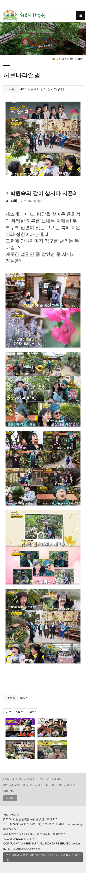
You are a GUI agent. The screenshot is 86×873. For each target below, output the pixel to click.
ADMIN (10, 798)
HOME (7, 778)
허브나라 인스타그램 (42, 785)
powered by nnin (31, 849)
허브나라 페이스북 (14, 785)
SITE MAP (9, 790)
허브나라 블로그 (68, 785)
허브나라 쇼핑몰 (25, 778)
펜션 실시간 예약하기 (51, 778)
